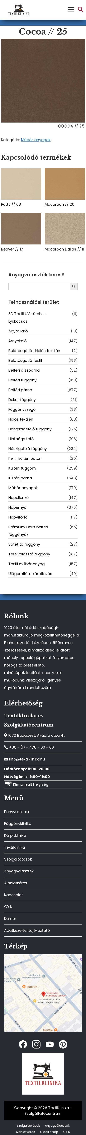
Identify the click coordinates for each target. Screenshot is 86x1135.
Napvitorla (18, 517)
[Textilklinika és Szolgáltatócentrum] (43, 956)
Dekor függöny (22, 399)
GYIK (8, 906)
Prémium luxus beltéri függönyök (28, 530)
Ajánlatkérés (15, 883)
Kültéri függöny (22, 468)
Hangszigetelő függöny (30, 429)
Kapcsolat (13, 894)
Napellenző (18, 497)
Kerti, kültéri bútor (24, 458)
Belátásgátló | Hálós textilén (34, 350)
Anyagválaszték (19, 871)
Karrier (10, 918)
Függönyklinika (17, 823)
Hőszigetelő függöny (27, 448)
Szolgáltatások (18, 859)
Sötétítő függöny (24, 544)
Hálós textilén (20, 419)
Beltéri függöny (22, 380)
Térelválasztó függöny (29, 554)
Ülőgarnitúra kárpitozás (30, 573)
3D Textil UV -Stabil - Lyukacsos (27, 317)
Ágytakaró (18, 331)
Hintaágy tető (21, 438)
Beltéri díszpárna (24, 370)
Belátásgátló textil (25, 360)
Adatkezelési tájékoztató (27, 930)
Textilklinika (14, 847)
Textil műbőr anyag (26, 563)
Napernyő (17, 507)
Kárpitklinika (15, 835)
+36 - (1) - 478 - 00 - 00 (31, 747)
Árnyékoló (17, 340)
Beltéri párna (20, 389)
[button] (81, 11)
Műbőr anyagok (36, 139)
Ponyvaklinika (16, 811)
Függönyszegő (22, 409)
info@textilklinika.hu (26, 759)
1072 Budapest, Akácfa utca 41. (36, 735)
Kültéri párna (20, 478)
